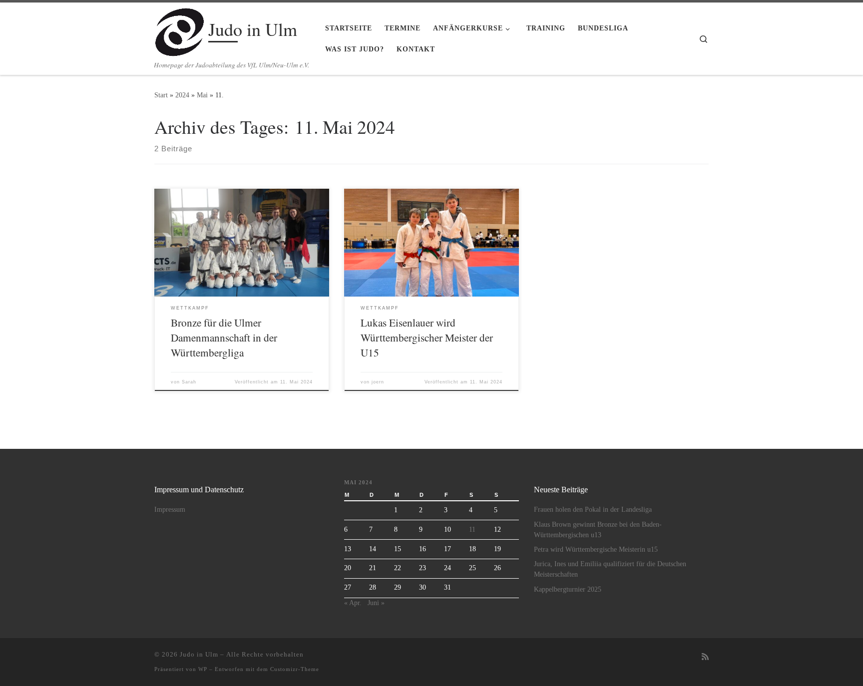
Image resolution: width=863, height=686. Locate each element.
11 (472, 529)
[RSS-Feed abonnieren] (705, 657)
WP (202, 669)
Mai (202, 95)
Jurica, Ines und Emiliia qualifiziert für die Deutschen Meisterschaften (610, 569)
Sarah (189, 381)
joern (378, 381)
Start (161, 95)
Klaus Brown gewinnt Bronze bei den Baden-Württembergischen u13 (598, 530)
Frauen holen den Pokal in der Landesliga (593, 509)
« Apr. (353, 603)
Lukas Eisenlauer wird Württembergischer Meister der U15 (427, 337)
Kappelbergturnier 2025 (567, 589)
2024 (182, 95)
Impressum (169, 509)
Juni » (376, 603)
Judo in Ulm (199, 654)
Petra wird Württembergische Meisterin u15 (596, 549)
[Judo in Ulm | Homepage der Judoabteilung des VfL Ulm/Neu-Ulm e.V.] (179, 29)
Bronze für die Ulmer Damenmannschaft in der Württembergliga (224, 337)
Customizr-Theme (294, 669)
